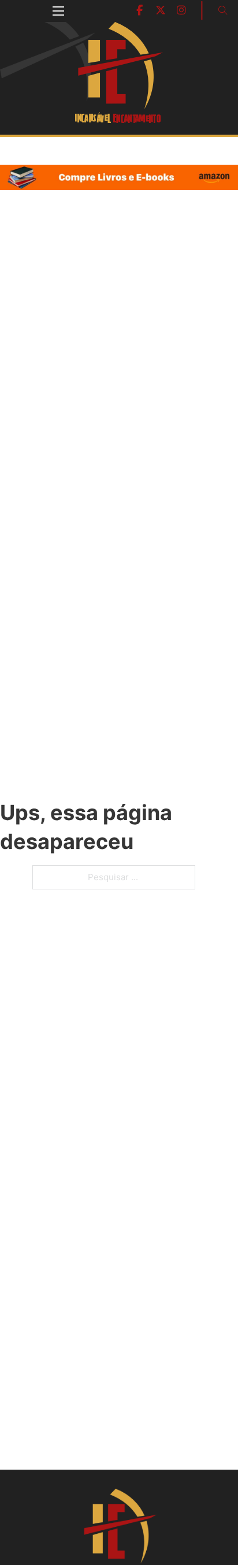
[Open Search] (223, 10)
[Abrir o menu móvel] (58, 11)
